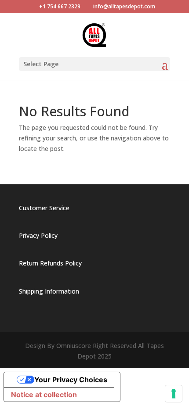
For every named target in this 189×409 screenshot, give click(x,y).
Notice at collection (44, 394)
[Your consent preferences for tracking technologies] (173, 393)
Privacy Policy (38, 235)
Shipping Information (49, 291)
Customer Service (44, 208)
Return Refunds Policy (50, 263)
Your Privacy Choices (70, 379)
